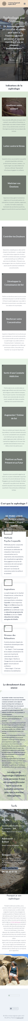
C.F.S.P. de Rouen (15, 922)
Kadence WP (20, 1018)
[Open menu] (24, 3)
